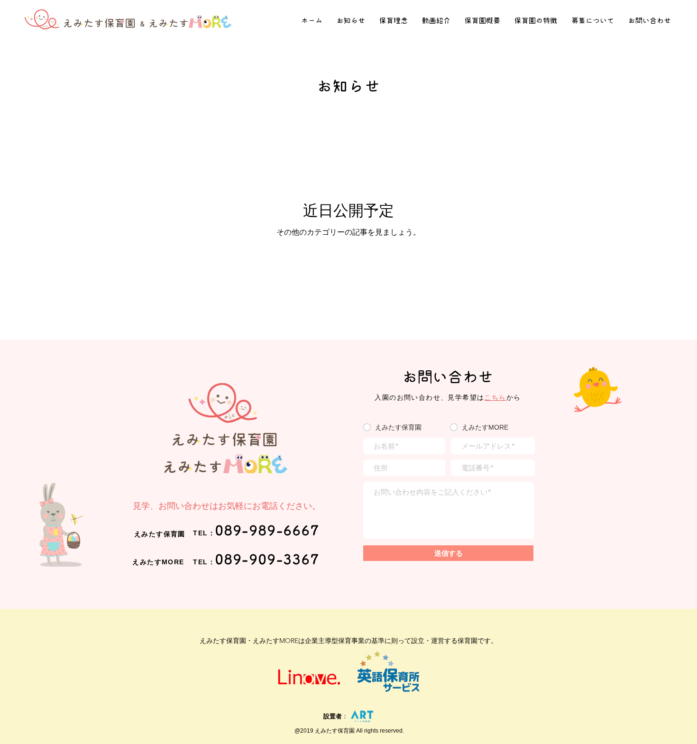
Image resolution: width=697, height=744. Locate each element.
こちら (495, 397)
